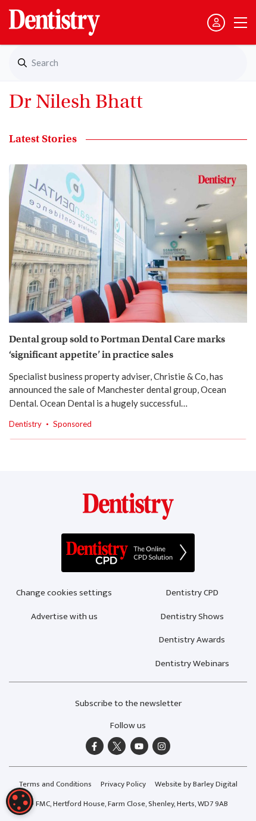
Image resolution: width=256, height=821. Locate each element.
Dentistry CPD (192, 592)
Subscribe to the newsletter (128, 703)
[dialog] (19, 801)
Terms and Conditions (55, 784)
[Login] (216, 23)
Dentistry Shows (192, 616)
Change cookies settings (64, 592)
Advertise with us (64, 616)
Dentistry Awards (192, 639)
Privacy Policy (123, 784)
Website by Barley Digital (196, 784)
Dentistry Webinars (192, 663)
